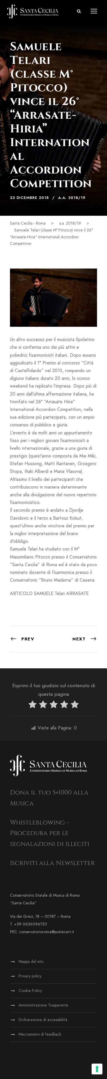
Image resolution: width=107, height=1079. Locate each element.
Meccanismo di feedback (40, 1034)
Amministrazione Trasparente (43, 1005)
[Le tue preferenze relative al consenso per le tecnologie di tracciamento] (97, 1069)
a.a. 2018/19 (72, 197)
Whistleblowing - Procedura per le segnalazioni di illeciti (49, 833)
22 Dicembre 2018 (29, 197)
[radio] (33, 705)
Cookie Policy (30, 990)
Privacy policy (30, 976)
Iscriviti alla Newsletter (52, 863)
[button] (79, 11)
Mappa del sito (31, 961)
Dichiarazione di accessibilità (43, 1019)
